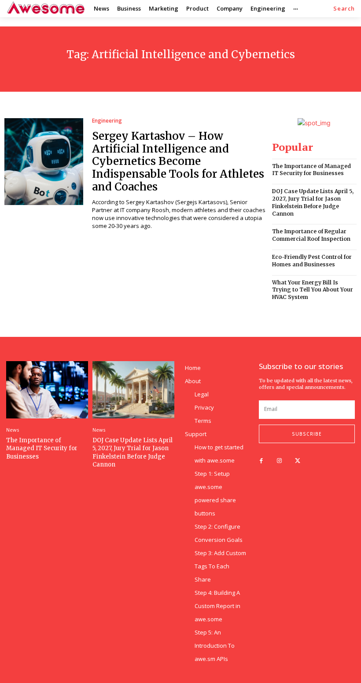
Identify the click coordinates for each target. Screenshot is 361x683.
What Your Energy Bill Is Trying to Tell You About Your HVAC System (312, 290)
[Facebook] (261, 461)
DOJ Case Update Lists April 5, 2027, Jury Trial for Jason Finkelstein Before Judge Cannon (313, 202)
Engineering (107, 120)
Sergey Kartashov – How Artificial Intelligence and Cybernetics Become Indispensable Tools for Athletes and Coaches (178, 161)
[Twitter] (297, 461)
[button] (344, 8)
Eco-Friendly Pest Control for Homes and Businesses (312, 261)
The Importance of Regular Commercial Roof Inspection (311, 235)
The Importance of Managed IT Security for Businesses (311, 170)
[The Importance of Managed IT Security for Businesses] (47, 389)
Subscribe (307, 434)
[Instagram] (279, 461)
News (12, 429)
